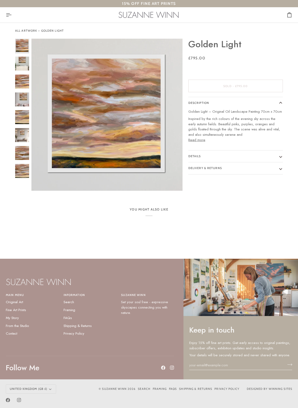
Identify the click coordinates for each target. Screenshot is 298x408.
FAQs (68, 317)
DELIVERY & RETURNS (205, 168)
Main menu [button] (15, 295)
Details (194, 156)
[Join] (288, 364)
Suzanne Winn (114, 389)
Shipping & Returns (78, 325)
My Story (12, 317)
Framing (69, 310)
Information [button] (74, 295)
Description (198, 103)
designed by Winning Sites (269, 389)
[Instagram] (172, 368)
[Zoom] (40, 182)
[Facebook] (163, 368)
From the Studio (17, 325)
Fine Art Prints (16, 310)
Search (69, 302)
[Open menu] (13, 15)
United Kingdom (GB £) (28, 389)
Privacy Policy (74, 333)
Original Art (14, 302)
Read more (196, 140)
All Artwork (26, 30)
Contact (11, 333)
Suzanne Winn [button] (133, 295)
